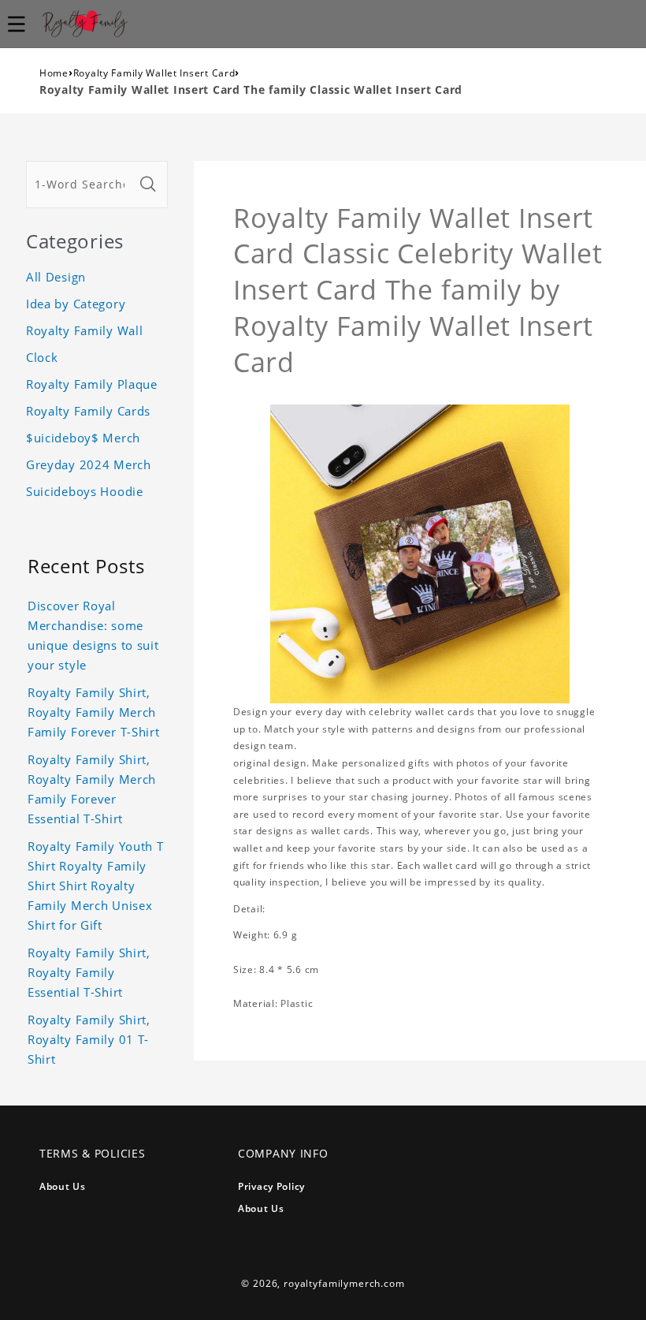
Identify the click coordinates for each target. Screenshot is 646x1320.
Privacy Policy (271, 1186)
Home (54, 73)
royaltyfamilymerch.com (344, 1283)
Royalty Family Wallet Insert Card (154, 73)
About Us (62, 1186)
